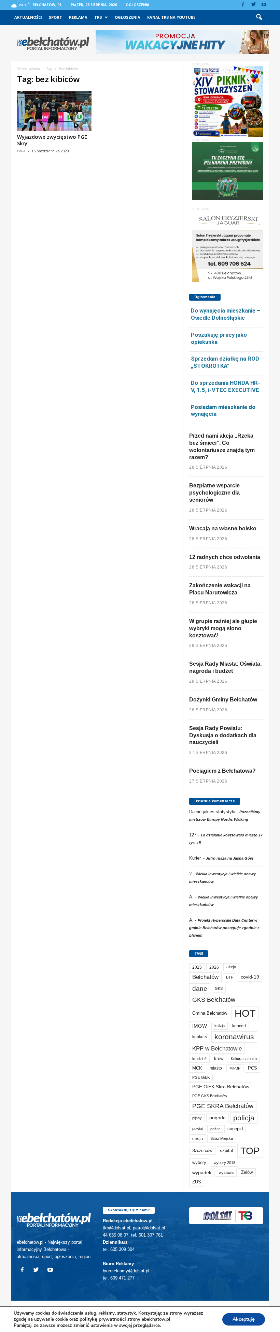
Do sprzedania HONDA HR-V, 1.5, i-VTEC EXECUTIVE (225, 386)
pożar (215, 1129)
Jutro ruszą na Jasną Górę (229, 858)
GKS (219, 988)
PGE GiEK (201, 1077)
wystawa (226, 1172)
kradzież (199, 1059)
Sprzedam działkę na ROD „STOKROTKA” (225, 362)
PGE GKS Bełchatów (209, 1096)
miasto (216, 1068)
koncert (239, 1026)
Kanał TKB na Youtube (171, 17)
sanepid (235, 1128)
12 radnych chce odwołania (224, 557)
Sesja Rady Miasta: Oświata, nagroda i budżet (225, 667)
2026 (214, 967)
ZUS (196, 1181)
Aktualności (28, 17)
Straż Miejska (221, 1138)
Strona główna (28, 68)
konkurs (199, 1036)
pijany (197, 1118)
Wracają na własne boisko (222, 528)
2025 (197, 967)
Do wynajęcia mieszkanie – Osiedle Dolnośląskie (226, 314)
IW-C (21, 150)
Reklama (78, 17)
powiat (197, 1128)
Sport (55, 17)
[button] (258, 17)
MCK (197, 1068)
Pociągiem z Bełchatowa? (222, 771)
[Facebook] (243, 5)
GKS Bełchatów (213, 999)
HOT (245, 1013)
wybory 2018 (224, 1163)
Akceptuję (244, 1319)
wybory (199, 1162)
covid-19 (250, 977)
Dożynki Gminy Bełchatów (223, 699)
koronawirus (234, 1037)
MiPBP (234, 1068)
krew (218, 1058)
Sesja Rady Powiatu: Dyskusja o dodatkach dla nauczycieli (222, 735)
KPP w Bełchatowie (217, 1048)
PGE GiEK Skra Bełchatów (220, 1086)
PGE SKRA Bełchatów (222, 1106)
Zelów (247, 1172)
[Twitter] (253, 5)
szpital (226, 1150)
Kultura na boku (244, 1059)
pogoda (217, 1117)
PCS (252, 1068)
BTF (229, 977)
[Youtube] (264, 5)
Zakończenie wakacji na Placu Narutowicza (220, 588)
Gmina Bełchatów (209, 1013)
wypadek (201, 1172)
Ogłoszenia (137, 4)
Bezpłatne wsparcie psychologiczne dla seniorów (214, 493)
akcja (231, 967)
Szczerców (202, 1150)
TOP (250, 1150)
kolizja (219, 1026)
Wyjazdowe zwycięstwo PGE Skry (52, 140)
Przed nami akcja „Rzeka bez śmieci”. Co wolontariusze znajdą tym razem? (222, 446)
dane (199, 988)
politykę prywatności (103, 1319)
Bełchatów (205, 977)
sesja (197, 1138)
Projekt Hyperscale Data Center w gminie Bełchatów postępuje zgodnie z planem (224, 927)
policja (243, 1118)
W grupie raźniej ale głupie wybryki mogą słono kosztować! (223, 628)
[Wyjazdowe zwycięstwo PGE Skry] (54, 111)
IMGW (199, 1026)
